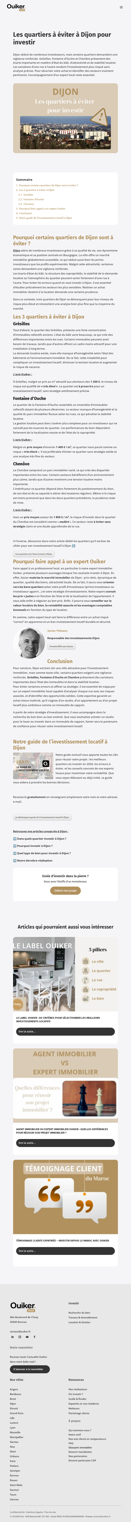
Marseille (15, 1432)
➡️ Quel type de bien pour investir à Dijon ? (42, 853)
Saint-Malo (16, 1485)
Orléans (14, 1456)
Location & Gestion (79, 1322)
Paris (12, 1461)
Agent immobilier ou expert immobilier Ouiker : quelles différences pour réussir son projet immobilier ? (62, 1131)
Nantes (14, 1441)
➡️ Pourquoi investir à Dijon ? (33, 846)
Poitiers (14, 1465)
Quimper (15, 1470)
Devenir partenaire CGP (82, 1460)
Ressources (76, 1380)
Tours (13, 1494)
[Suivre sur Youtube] (27, 1336)
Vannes (14, 1499)
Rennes (14, 1475)
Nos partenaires (78, 1456)
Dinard (14, 1408)
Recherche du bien (79, 1312)
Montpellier (16, 1437)
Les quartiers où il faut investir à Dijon (33, 554)
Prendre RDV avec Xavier (61, 646)
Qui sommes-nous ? (80, 1430)
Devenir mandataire (80, 1451)
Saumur (14, 1489)
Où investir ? (76, 1394)
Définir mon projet (65, 890)
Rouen (14, 1480)
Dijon (16, 250)
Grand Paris (16, 1413)
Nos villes (16, 1380)
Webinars (74, 1408)
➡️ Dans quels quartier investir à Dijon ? (39, 838)
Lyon (12, 1427)
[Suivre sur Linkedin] (12, 1336)
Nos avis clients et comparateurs (87, 1438)
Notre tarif (75, 1434)
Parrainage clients (79, 1413)
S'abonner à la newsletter (28, 1369)
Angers (14, 1389)
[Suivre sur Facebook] (34, 1336)
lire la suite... (27, 1031)
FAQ (71, 1443)
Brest (13, 1398)
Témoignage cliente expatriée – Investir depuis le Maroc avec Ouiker (62, 1240)
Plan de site (50, 1512)
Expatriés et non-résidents (84, 1403)
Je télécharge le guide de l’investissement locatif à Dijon (42, 817)
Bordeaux (15, 1394)
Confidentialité (17, 1512)
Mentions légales (34, 1512)
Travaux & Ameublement (83, 1317)
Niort (13, 1451)
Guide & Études (77, 1398)
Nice (12, 1446)
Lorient (14, 1422)
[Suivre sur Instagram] (19, 1336)
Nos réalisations (78, 1389)
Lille (12, 1418)
